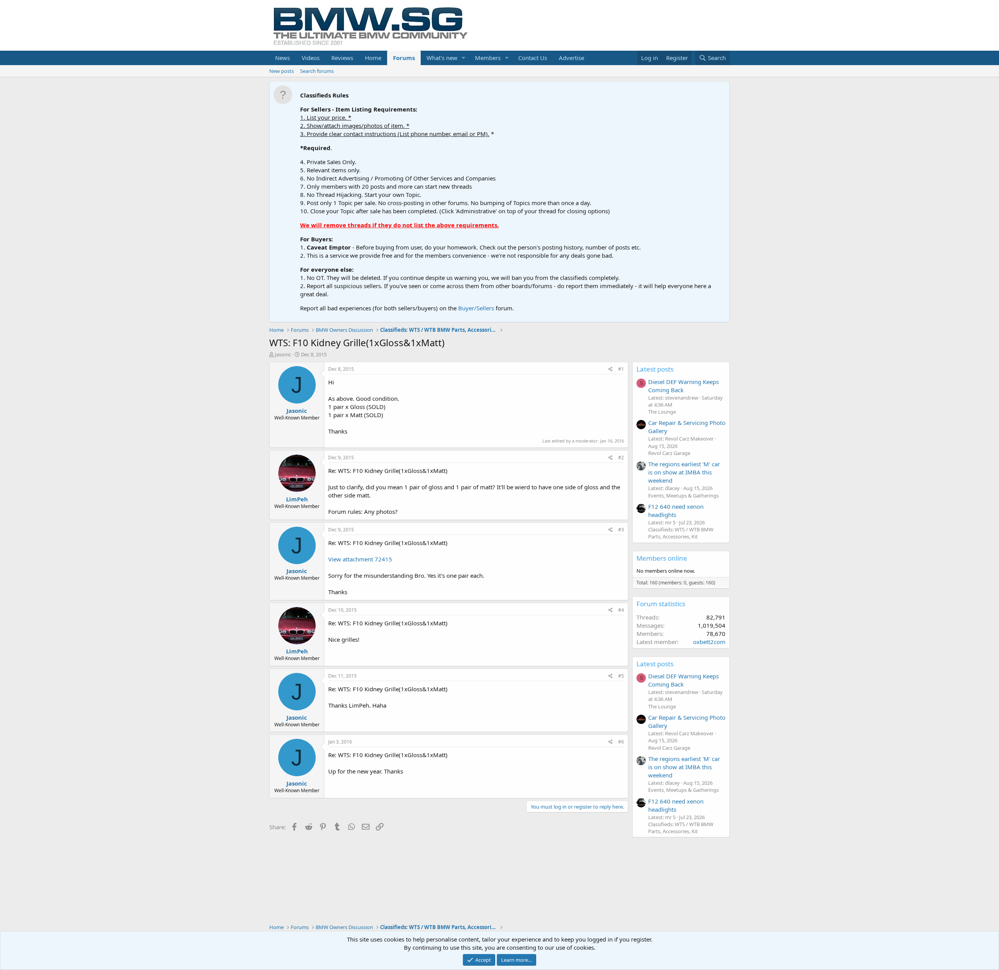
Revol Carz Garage (669, 453)
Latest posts (655, 369)
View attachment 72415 (360, 559)
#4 (621, 610)
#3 (621, 529)
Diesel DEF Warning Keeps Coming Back (683, 386)
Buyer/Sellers (476, 308)
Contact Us (532, 58)
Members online (661, 558)
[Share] (610, 369)
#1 (621, 369)
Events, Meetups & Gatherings (683, 495)
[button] (463, 58)
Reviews (342, 58)
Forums (404, 58)
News (282, 58)
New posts (281, 70)
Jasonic (283, 354)
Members (488, 58)
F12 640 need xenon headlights (676, 511)
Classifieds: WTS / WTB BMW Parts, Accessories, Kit (680, 533)
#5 (621, 676)
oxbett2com (709, 642)
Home (373, 58)
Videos (311, 58)
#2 (621, 457)
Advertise (571, 58)
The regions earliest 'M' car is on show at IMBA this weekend (684, 472)
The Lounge (662, 411)
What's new (442, 58)
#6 (621, 741)
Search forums (317, 70)
